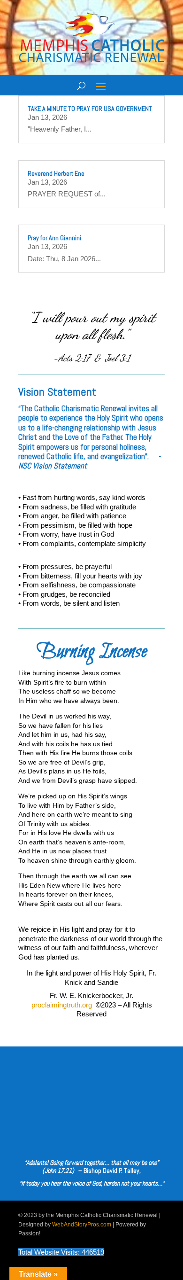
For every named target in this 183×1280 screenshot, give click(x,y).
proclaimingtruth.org (61, 1005)
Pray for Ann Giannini (54, 238)
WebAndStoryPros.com (81, 1224)
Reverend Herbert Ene (56, 173)
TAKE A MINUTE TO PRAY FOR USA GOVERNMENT (90, 108)
